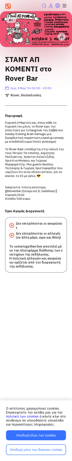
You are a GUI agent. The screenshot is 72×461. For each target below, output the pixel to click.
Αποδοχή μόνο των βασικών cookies (36, 450)
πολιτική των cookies (22, 416)
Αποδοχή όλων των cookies (36, 435)
